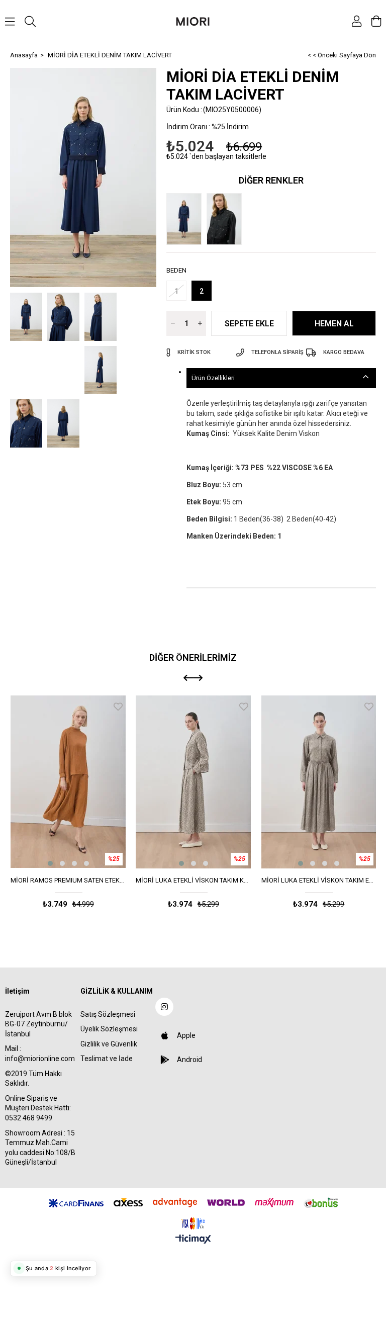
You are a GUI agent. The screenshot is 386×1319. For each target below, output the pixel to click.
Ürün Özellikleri (213, 378)
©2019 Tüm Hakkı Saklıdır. (33, 1079)
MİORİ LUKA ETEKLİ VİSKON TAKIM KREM (193, 880)
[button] (50, 863)
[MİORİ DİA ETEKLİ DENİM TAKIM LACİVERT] (186, 219)
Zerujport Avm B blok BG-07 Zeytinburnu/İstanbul (38, 1024)
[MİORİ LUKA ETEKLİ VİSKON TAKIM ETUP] (318, 781)
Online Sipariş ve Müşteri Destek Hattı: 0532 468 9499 (38, 1108)
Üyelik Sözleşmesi (109, 1029)
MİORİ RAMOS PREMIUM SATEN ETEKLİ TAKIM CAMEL (68, 880)
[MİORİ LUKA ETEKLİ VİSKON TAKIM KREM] (193, 781)
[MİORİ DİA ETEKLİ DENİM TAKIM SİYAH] (227, 219)
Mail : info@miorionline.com (40, 1053)
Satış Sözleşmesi (107, 1014)
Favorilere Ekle (118, 706)
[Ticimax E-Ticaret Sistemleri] (193, 1240)
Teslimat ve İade (106, 1058)
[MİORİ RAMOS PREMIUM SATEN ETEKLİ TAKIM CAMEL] (68, 781)
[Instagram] (164, 1007)
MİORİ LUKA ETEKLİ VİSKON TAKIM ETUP (318, 880)
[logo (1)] (193, 1223)
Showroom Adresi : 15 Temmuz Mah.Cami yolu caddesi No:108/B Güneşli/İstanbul (40, 1148)
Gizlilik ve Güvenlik (108, 1044)
